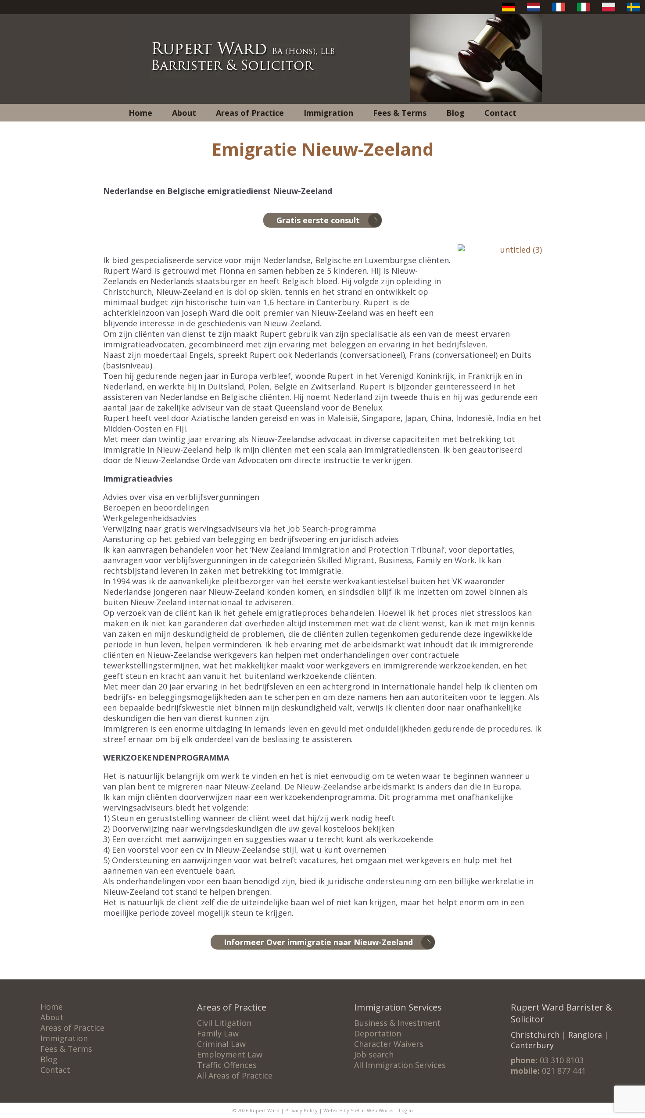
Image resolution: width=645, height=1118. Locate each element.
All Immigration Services (400, 1065)
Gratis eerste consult (318, 220)
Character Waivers (388, 1044)
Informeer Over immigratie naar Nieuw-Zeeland (318, 942)
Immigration (328, 112)
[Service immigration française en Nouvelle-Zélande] (558, 11)
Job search (374, 1054)
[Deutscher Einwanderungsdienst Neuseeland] (508, 11)
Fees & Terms (399, 112)
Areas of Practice (250, 112)
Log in (406, 1110)
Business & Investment (397, 1023)
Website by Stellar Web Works (358, 1110)
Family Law (218, 1033)
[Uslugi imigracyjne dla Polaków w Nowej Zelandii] (608, 11)
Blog (455, 112)
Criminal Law (221, 1044)
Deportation (377, 1033)
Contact (500, 112)
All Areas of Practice (234, 1075)
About (184, 112)
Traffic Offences (227, 1065)
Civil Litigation (224, 1023)
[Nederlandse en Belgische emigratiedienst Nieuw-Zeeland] (533, 11)
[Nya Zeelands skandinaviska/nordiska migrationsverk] (633, 11)
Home (140, 112)
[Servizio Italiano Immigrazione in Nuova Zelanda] (583, 11)
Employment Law (229, 1054)
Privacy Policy (301, 1110)
